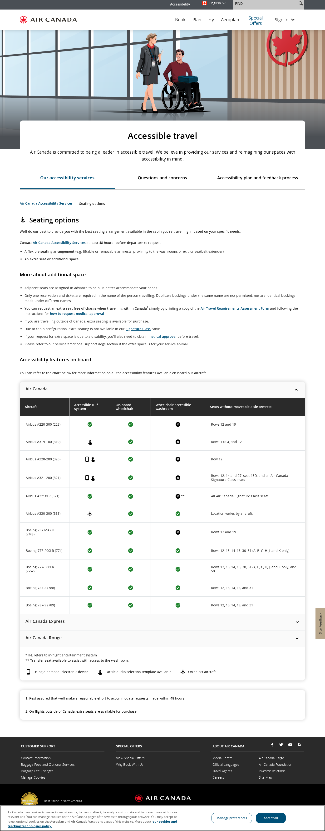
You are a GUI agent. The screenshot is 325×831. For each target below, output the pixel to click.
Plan (196, 19)
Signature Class (138, 329)
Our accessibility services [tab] (67, 178)
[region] (162, 818)
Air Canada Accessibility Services (46, 203)
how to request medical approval (77, 313)
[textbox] (265, 3)
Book (180, 19)
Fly (211, 19)
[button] (301, 3)
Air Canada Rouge (43, 637)
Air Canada (36, 389)
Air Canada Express (45, 621)
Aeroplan (230, 19)
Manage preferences (232, 818)
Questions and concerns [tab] (162, 178)
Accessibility (180, 4)
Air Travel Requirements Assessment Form (235, 308)
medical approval (162, 336)
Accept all (271, 818)
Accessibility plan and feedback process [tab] (257, 178)
